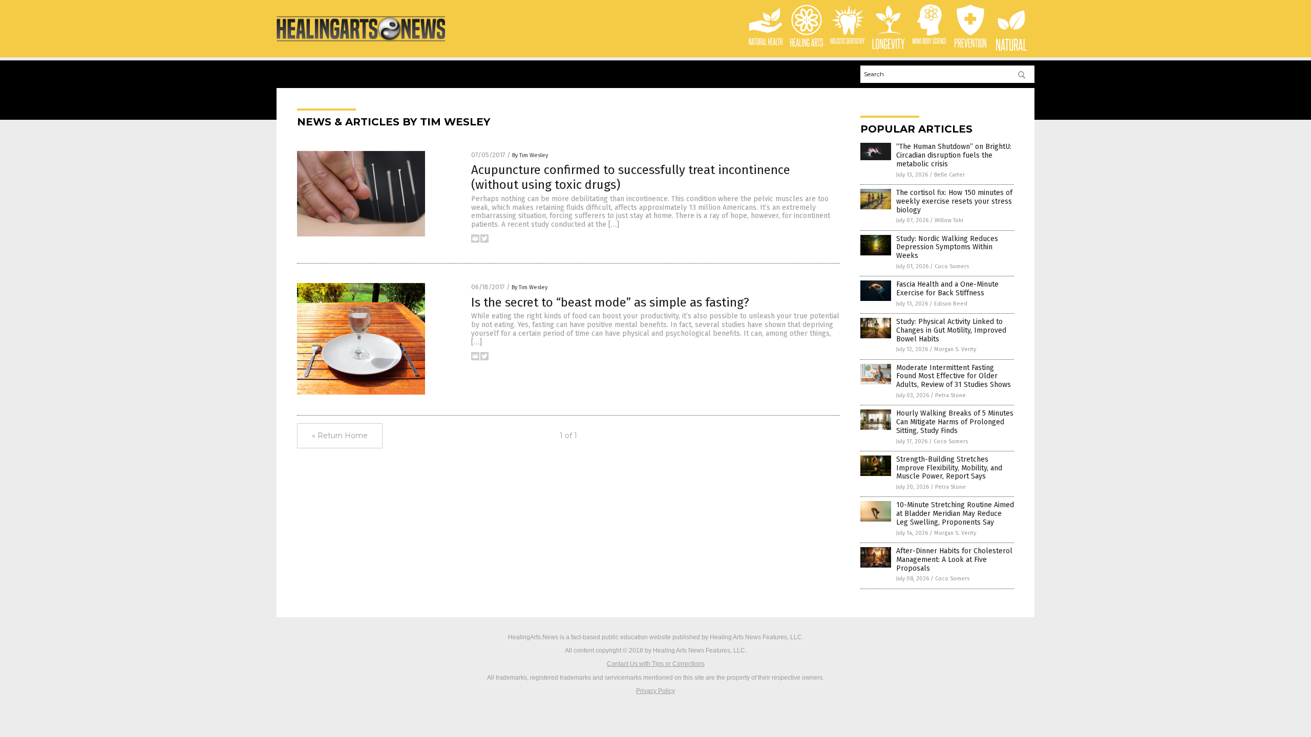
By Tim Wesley (530, 155)
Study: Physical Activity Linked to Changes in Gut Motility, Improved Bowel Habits (951, 330)
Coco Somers (952, 266)
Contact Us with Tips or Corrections (656, 663)
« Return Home (340, 435)
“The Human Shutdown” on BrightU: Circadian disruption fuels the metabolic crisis (953, 155)
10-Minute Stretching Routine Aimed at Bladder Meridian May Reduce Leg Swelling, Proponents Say (955, 514)
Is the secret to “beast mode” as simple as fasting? (610, 302)
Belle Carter (949, 174)
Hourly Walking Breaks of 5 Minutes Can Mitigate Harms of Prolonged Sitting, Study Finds (954, 422)
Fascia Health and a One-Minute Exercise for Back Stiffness (947, 288)
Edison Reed (950, 303)
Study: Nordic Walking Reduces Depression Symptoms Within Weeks (947, 247)
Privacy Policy (655, 691)
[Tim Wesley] (361, 42)
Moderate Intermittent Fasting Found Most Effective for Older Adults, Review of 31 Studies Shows (953, 376)
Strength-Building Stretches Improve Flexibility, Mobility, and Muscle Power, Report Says (949, 468)
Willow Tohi (949, 220)
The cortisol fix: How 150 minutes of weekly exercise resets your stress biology (954, 201)
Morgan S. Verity (955, 349)
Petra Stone (950, 395)
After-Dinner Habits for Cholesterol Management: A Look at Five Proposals (954, 560)
